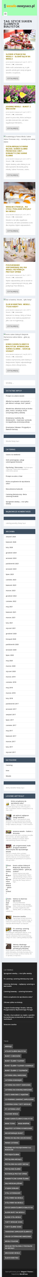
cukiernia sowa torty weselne (18, 1104)
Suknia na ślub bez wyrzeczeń (20, 900)
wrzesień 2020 (11, 650)
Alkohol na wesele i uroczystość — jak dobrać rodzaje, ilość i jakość (19, 402)
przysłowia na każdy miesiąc (17, 1164)
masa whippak (23, 1123)
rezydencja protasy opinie (16, 1174)
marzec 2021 (10, 617)
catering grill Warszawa (15, 1075)
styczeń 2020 (11, 671)
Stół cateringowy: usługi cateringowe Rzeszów (15, 461)
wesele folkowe (11, 1241)
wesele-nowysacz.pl (16, 62)
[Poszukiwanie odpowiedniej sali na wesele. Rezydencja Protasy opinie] (19, 250)
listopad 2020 (11, 639)
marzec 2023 (10, 590)
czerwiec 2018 (11, 682)
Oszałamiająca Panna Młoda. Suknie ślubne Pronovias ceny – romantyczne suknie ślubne (17, 151)
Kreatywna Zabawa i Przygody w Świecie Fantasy (18, 428)
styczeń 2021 (11, 628)
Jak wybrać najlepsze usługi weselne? (21, 816)
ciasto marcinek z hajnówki (16, 1095)
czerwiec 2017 (11, 725)
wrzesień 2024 (11, 558)
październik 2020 (12, 644)
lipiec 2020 (10, 655)
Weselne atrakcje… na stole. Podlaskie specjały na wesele (18, 209)
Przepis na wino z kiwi (14, 476)
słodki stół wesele (13, 1217)
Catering (9, 765)
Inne (7, 770)
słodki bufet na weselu (14, 1212)
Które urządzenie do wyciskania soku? (18, 482)
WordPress (24, 1274)
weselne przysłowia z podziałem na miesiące (18, 1247)
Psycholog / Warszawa (14, 467)
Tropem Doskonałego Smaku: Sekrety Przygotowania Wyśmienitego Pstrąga (18, 1009)
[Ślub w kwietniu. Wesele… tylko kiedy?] (19, 299)
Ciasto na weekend (13, 455)
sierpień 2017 (11, 714)
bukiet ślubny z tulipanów (16, 1070)
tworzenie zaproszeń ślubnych (18, 1232)
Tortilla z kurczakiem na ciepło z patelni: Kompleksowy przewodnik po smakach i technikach (19, 1017)
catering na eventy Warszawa (17, 1085)
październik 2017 (12, 704)
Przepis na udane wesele (15, 396)
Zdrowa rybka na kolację (13, 1002)
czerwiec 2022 (11, 601)
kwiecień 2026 (11, 542)
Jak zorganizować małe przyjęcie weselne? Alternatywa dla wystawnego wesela (18, 849)
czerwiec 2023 (11, 580)
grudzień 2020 (11, 634)
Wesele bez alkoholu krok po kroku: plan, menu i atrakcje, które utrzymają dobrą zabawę (19, 411)
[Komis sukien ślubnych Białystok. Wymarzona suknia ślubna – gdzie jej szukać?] (19, 337)
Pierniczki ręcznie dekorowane (18, 1138)
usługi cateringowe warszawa (18, 1236)
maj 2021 (9, 607)
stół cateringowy (12, 1193)
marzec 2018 (10, 693)
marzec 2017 (10, 741)
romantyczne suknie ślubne (17, 1179)
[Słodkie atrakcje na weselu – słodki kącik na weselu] (19, 40)
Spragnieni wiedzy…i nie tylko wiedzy (17, 503)
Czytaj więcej (12, 78)
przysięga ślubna (12, 1154)
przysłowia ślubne (13, 1169)
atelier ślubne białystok (15, 1051)
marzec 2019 (10, 677)
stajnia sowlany (12, 1188)
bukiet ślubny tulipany (14, 1061)
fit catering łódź (12, 1109)
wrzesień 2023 (11, 569)
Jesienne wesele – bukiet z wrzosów (18, 107)
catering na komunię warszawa (18, 1090)
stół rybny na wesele (14, 1198)
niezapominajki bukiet (14, 1133)
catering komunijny (13, 1080)
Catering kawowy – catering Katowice (18, 991)
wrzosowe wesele (12, 1253)
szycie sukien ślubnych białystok (19, 1207)
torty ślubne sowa (13, 1227)
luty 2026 (9, 547)
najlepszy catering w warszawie (18, 1128)
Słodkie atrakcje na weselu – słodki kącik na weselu (18, 56)
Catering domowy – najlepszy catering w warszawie (19, 985)
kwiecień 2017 (11, 736)
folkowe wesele (11, 1114)
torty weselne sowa (13, 1222)
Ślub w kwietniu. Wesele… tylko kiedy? (18, 305)
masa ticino (10, 1123)
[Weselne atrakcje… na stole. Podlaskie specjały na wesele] (19, 192)
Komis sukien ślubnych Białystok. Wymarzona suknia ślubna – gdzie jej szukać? (18, 347)
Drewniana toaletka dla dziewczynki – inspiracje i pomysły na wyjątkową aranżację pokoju (19, 420)
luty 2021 (9, 623)
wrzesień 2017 (11, 709)
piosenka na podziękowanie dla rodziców (18, 1149)
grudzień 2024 (11, 553)
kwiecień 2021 (11, 612)
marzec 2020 (10, 666)
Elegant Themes (27, 1272)
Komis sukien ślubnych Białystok (19, 1119)
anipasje (8, 1046)
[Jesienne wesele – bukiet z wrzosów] (19, 94)
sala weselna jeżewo (13, 1183)
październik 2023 (12, 564)
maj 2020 (9, 661)
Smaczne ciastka (19, 916)
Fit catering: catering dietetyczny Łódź (21, 930)
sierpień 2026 (11, 537)
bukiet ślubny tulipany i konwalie (19, 1066)
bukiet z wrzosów (12, 1056)
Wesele (8, 64)
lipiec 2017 (10, 720)
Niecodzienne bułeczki (14, 489)
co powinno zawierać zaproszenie (19, 1099)
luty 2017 (9, 747)
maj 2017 (9, 731)
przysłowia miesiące (13, 1159)
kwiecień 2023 (11, 585)
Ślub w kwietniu (11, 1258)
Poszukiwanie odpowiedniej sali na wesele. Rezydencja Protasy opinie (16, 268)
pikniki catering (11, 1143)
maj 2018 (9, 688)
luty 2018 (9, 698)
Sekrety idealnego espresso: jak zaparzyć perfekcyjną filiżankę (21, 947)
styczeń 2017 (11, 752)
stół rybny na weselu (14, 1203)
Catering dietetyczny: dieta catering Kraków (16, 495)
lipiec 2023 (10, 574)
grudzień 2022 (11, 596)
